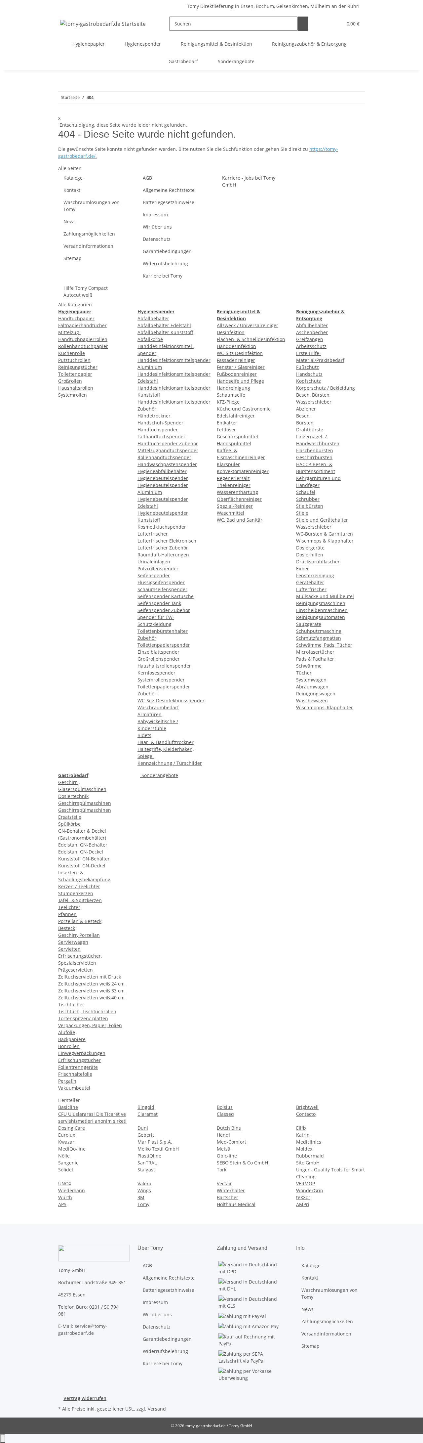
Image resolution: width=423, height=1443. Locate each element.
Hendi (223, 1135)
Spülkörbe (69, 824)
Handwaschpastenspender (167, 464)
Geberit (145, 1135)
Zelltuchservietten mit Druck (89, 977)
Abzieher (306, 409)
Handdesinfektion (236, 346)
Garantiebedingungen (167, 251)
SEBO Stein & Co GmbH (242, 1162)
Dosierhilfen (309, 554)
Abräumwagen (312, 686)
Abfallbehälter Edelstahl (164, 325)
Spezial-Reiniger (235, 506)
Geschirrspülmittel (237, 436)
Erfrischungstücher (79, 1060)
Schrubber (308, 499)
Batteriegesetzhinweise (168, 202)
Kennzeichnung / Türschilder (169, 763)
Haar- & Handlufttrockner (165, 742)
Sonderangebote (159, 775)
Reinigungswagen (315, 693)
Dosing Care (71, 1128)
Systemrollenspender (161, 680)
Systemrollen (72, 395)
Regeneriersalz (233, 478)
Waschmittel (230, 513)
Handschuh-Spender (160, 422)
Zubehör (146, 638)
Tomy (143, 1204)
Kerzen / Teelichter (79, 886)
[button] (324, 23)
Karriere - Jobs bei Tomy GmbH (248, 181)
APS (62, 1204)
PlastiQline (149, 1156)
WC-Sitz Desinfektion (240, 353)
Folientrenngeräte (78, 1067)
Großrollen (70, 381)
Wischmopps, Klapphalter (324, 707)
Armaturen (149, 714)
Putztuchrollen (74, 360)
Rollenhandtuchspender (164, 457)
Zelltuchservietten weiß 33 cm (91, 990)
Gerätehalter (310, 582)
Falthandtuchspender (161, 436)
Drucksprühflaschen (318, 561)
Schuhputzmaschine (318, 631)
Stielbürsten (309, 506)
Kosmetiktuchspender (161, 527)
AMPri (302, 1204)
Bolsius (225, 1107)
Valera (144, 1183)
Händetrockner (154, 416)
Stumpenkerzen (75, 893)
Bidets (144, 735)
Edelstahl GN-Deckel (80, 852)
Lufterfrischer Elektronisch (166, 541)
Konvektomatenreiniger (243, 471)
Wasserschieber (313, 527)
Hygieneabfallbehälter (162, 471)
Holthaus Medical (236, 1204)
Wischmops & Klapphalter (325, 541)
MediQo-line (72, 1149)
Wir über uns (157, 227)
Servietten (69, 949)
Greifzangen (309, 339)
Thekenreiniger (233, 485)
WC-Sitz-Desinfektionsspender (171, 700)
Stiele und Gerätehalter (322, 520)
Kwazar (66, 1142)
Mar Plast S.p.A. (154, 1142)
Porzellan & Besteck (79, 921)
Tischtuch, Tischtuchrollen (87, 1011)
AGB (147, 178)
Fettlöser (226, 429)
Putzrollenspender (157, 568)
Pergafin (67, 1081)
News (69, 221)
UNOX (64, 1183)
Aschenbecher (312, 332)
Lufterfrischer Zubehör (162, 548)
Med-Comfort (231, 1142)
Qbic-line (227, 1156)
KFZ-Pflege (228, 402)
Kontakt (71, 190)
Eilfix (301, 1128)
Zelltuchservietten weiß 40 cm (91, 997)
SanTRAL (147, 1162)
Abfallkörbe (150, 339)
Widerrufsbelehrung (165, 263)
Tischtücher (71, 1004)
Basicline (68, 1107)
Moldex (304, 1149)
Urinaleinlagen (153, 561)
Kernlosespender (156, 673)
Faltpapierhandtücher (82, 325)
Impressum (155, 214)
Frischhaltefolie (75, 1074)
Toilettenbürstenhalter (162, 631)
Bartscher (227, 1197)
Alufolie (66, 1032)
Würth (65, 1197)
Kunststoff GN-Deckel (81, 865)
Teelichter (69, 907)
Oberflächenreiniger (239, 499)
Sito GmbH (308, 1162)
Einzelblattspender (158, 652)
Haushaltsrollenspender (164, 666)
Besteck (66, 928)
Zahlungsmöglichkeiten (89, 234)
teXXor (303, 1197)
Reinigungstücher (77, 367)
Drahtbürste (309, 429)
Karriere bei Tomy (162, 276)
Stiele (302, 513)
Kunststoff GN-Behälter (84, 858)
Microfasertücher (315, 652)
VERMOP (305, 1183)
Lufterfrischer (152, 534)
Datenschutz (157, 239)
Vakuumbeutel (74, 1088)
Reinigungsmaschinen (320, 603)
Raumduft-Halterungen (163, 554)
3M (140, 1197)
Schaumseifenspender (162, 589)
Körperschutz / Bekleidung (325, 388)
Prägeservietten (75, 970)
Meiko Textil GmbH (158, 1149)
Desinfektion (231, 332)
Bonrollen (69, 1046)
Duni (142, 1128)
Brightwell (307, 1107)
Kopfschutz (308, 381)
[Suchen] (303, 24)
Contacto (306, 1114)
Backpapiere (72, 1039)
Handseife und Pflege (240, 381)
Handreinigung (233, 388)
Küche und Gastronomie (244, 409)
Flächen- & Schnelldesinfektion (251, 339)
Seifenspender (153, 575)
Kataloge (73, 178)
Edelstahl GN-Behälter (82, 845)
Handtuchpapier (76, 318)
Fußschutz (307, 367)
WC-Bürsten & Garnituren (324, 534)
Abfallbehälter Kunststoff (165, 332)
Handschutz (309, 374)
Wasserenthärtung (237, 492)
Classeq (225, 1114)
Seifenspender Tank (159, 603)
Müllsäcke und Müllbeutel (325, 596)
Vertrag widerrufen (84, 1398)
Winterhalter (231, 1190)
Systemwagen (311, 680)
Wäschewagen (312, 700)
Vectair (224, 1183)
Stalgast (146, 1169)
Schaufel (305, 492)
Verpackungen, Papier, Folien (90, 1025)
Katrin (303, 1135)
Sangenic (68, 1162)
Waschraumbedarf (158, 707)
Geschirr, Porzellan (79, 935)
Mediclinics (308, 1142)
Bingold (145, 1107)
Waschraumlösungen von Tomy (91, 205)
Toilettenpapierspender (163, 645)
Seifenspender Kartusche (165, 596)
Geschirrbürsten (314, 457)
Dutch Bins (229, 1128)
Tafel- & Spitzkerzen (80, 900)
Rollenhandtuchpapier (83, 346)
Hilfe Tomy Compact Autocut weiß (85, 291)
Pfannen (67, 914)
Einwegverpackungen (81, 1053)
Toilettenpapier (75, 374)
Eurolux (66, 1135)
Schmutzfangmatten (318, 638)
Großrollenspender (158, 659)
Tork (221, 1169)
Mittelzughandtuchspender (167, 450)
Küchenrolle (71, 353)
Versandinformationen (88, 246)
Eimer (302, 568)
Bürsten (305, 422)
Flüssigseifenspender (161, 582)
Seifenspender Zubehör (163, 610)
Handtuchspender (157, 429)
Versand (157, 1409)
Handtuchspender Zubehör (167, 443)
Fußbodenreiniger (237, 374)
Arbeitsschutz (311, 346)
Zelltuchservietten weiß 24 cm (91, 984)
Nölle (64, 1156)
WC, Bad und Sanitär (239, 520)
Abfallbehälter (153, 318)
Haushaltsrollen (75, 388)
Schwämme (309, 666)
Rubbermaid (310, 1156)
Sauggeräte (308, 624)
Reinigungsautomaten (320, 617)
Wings (144, 1190)
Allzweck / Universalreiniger (247, 325)
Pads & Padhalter (315, 659)
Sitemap (72, 258)
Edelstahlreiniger (236, 416)
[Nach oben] (2, 1438)
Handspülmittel (234, 443)
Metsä (223, 1149)
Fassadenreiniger (236, 360)
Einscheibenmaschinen (322, 610)
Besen (303, 416)
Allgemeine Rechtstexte (169, 190)
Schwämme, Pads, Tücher (324, 645)
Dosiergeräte (310, 548)
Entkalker (227, 422)
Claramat (147, 1114)
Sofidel (65, 1169)
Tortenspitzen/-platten (83, 1018)
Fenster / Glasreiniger (241, 367)
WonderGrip (309, 1190)
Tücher (304, 673)
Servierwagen (73, 942)
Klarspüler (228, 464)
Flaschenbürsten (314, 450)
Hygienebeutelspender (162, 478)
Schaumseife (231, 395)
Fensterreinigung (315, 575)
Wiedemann (71, 1190)
